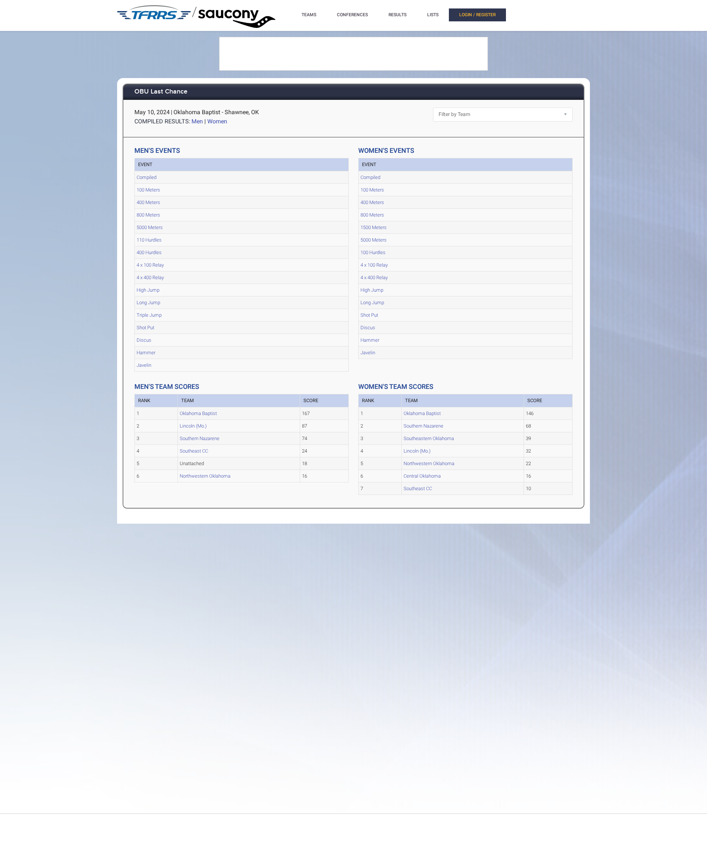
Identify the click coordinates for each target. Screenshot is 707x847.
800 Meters (148, 215)
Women (217, 121)
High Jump (148, 290)
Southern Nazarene (199, 438)
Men (197, 121)
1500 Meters (373, 227)
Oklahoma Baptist (198, 413)
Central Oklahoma (422, 476)
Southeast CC (194, 451)
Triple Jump (149, 315)
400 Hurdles (149, 252)
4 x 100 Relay (150, 265)
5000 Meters (150, 227)
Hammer (146, 352)
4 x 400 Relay (150, 277)
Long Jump (148, 302)
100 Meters (148, 190)
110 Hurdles (149, 240)
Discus (144, 340)
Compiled (146, 177)
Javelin (144, 365)
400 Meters (148, 202)
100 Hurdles (373, 252)
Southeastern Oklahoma (429, 438)
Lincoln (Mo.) (193, 426)
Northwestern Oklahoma (205, 476)
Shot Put (145, 327)
